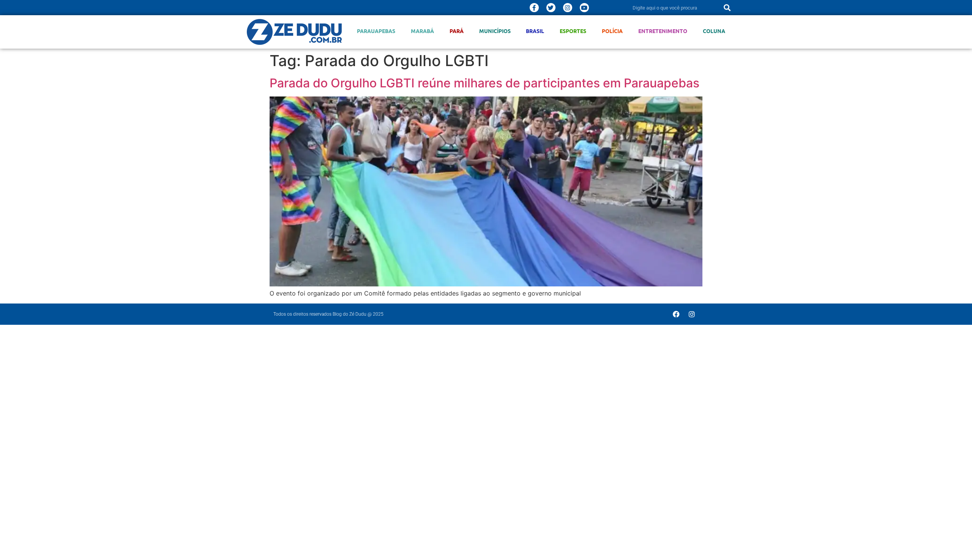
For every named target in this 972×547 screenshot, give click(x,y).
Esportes (573, 31)
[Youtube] (584, 7)
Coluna (714, 31)
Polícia (612, 31)
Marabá (422, 31)
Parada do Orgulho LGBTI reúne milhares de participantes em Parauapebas (484, 83)
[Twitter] (550, 7)
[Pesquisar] (727, 7)
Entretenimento (662, 31)
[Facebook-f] (534, 7)
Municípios (495, 31)
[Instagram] (567, 7)
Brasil (535, 31)
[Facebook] (676, 314)
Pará (457, 31)
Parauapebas (376, 31)
